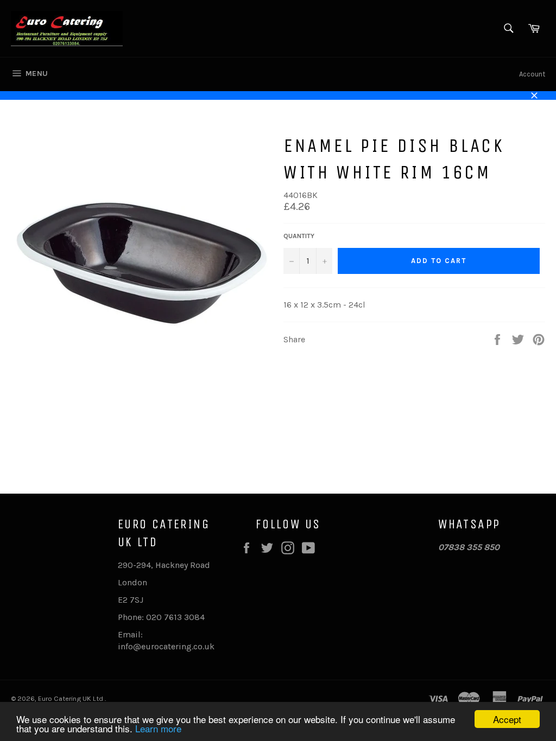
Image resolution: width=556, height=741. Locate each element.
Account (532, 74)
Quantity (298, 236)
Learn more (158, 728)
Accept (507, 719)
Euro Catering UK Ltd (71, 698)
